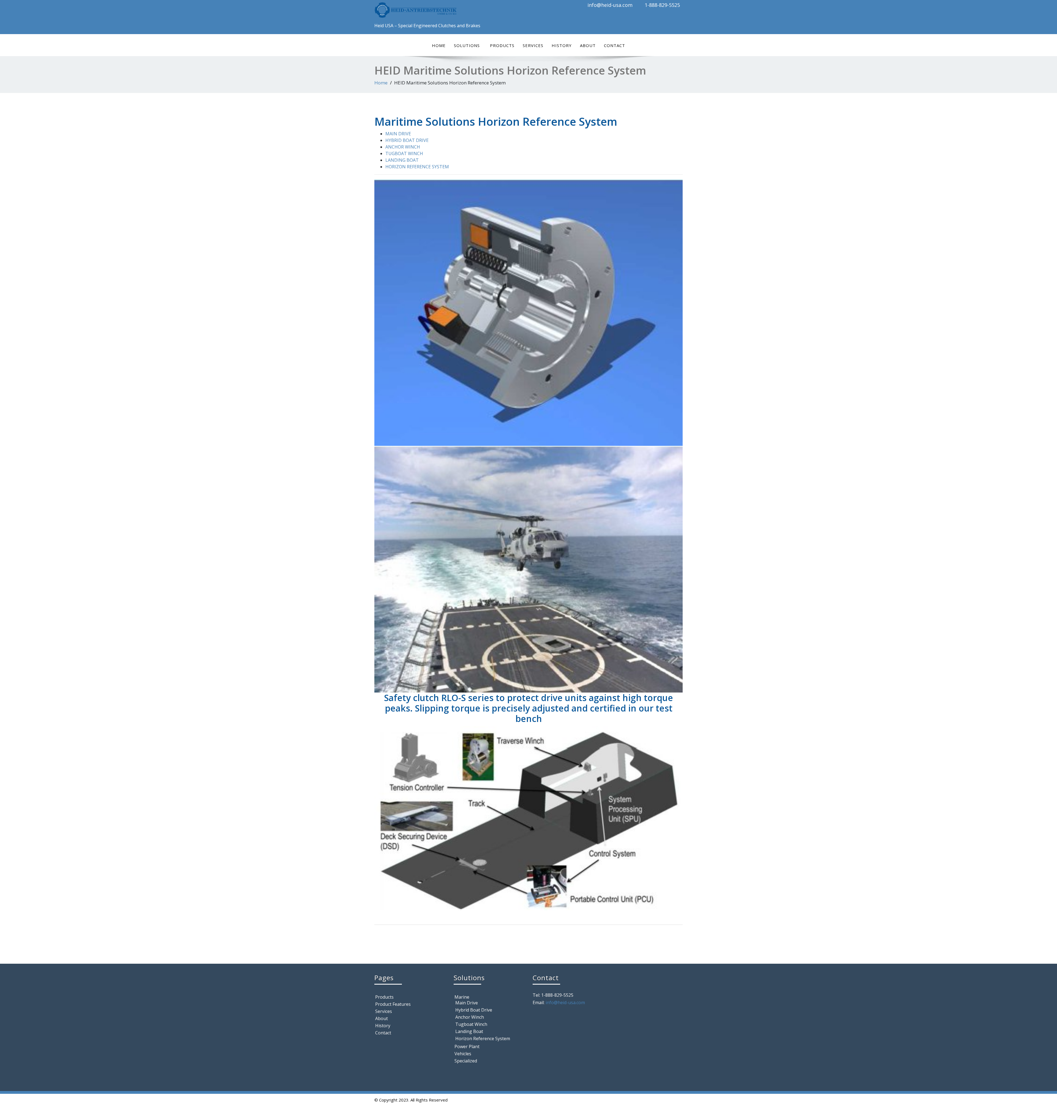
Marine (461, 997)
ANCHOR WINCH (402, 147)
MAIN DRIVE (398, 134)
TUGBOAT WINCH (404, 153)
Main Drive (466, 1003)
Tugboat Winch (471, 1024)
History (562, 45)
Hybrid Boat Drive (473, 1010)
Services (533, 45)
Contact (614, 45)
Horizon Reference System (482, 1038)
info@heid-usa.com (610, 5)
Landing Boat (469, 1031)
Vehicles (462, 1054)
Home (439, 45)
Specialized (465, 1061)
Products (502, 45)
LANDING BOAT (402, 160)
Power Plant (467, 1046)
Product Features (393, 1004)
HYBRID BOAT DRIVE (407, 140)
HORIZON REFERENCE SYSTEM (417, 167)
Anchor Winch (469, 1017)
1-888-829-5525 (662, 5)
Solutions (467, 45)
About (588, 45)
